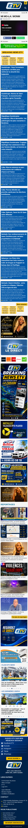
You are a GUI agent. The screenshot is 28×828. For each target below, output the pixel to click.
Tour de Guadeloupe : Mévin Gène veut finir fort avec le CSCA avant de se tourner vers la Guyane (14, 684)
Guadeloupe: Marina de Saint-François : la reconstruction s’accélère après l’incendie (12, 96)
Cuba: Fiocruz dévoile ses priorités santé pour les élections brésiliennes (13, 192)
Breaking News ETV (12, 52)
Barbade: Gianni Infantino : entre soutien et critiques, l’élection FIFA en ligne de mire (13, 285)
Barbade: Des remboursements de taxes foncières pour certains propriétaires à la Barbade (14, 236)
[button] (25, 2)
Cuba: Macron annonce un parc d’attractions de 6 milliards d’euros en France (12, 169)
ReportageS (8, 504)
